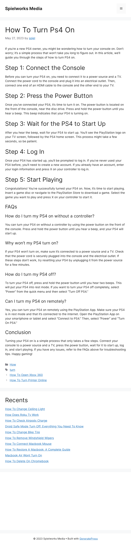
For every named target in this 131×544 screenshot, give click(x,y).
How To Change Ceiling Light (25, 409)
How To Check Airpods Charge (26, 420)
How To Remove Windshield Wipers (29, 438)
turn (12, 370)
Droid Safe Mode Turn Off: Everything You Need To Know (44, 426)
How (13, 364)
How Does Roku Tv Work (22, 415)
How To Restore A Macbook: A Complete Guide (37, 449)
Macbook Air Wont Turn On (23, 455)
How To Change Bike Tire (22, 432)
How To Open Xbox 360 (26, 375)
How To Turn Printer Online (28, 380)
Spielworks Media (23, 8)
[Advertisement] (65, 501)
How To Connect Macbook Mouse (28, 443)
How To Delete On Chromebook (27, 461)
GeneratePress (88, 538)
